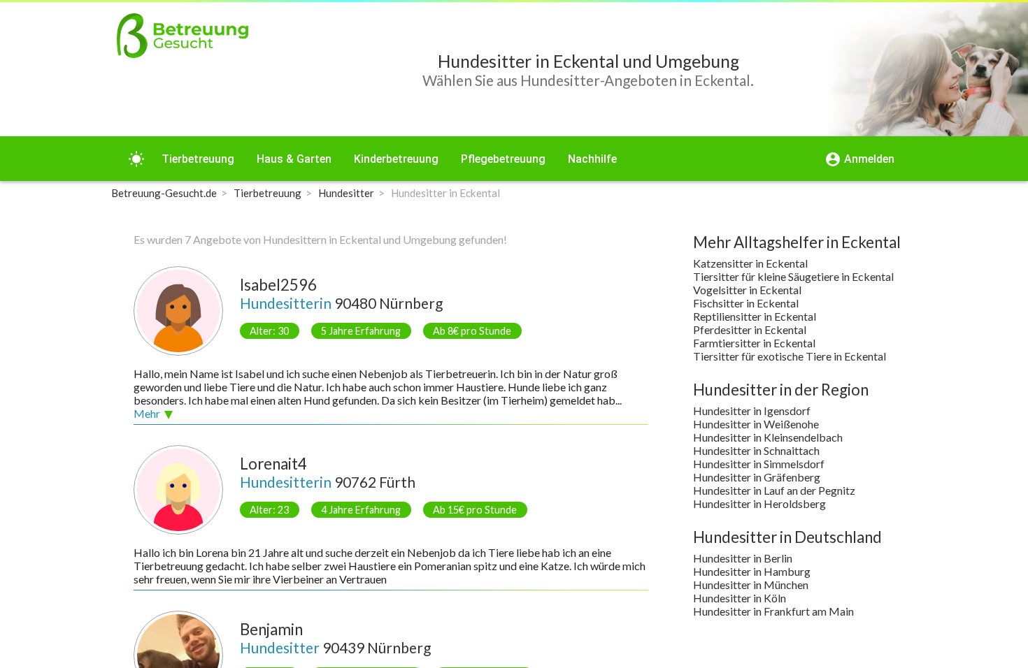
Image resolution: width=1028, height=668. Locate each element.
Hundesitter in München (750, 584)
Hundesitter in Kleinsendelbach (768, 437)
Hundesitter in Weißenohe (756, 423)
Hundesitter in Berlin (742, 558)
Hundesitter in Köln (739, 597)
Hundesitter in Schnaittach (756, 450)
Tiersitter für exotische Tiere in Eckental (789, 356)
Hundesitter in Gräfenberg (756, 477)
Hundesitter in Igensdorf (752, 410)
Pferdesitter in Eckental (749, 329)
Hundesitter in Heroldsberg (759, 503)
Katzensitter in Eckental (750, 263)
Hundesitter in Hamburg (752, 571)
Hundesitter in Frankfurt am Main (773, 611)
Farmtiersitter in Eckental (754, 342)
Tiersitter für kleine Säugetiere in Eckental (793, 276)
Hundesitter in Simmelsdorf (758, 463)
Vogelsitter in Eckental (747, 289)
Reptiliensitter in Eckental (754, 316)
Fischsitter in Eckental (746, 303)
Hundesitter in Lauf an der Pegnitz (774, 490)
